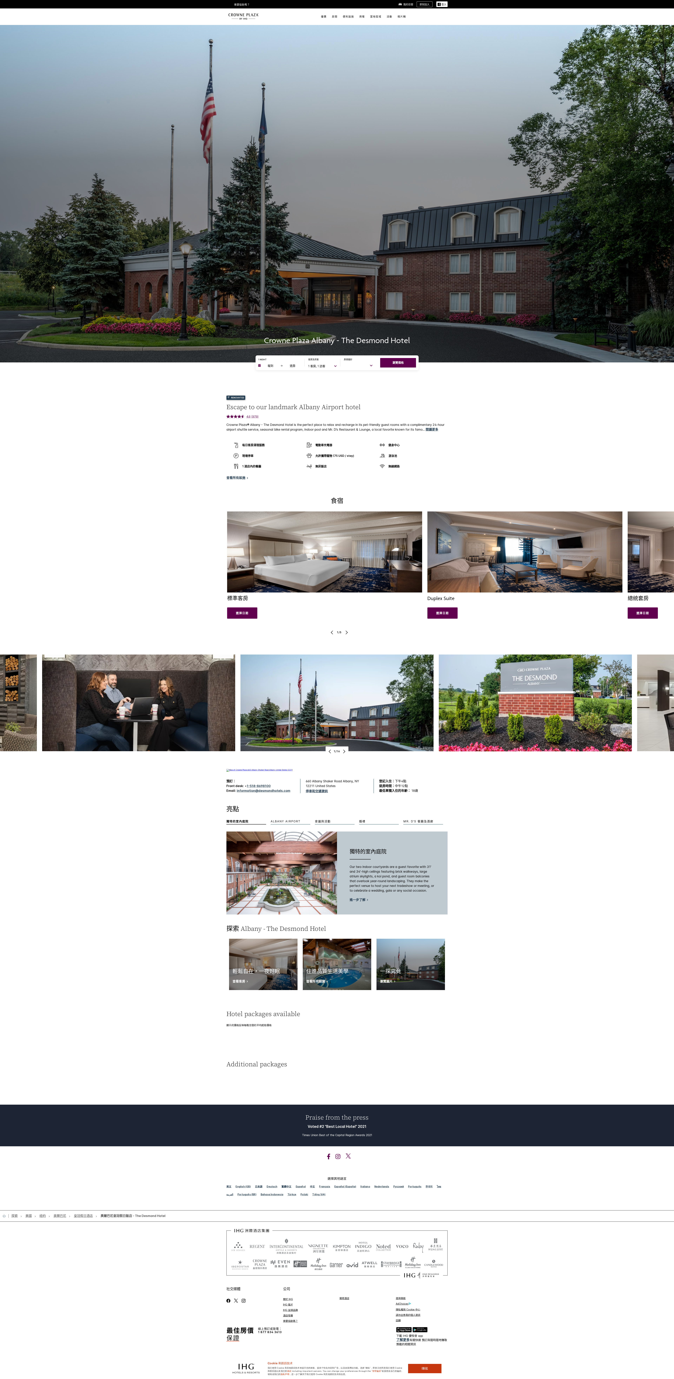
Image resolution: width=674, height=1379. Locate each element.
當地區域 (375, 16)
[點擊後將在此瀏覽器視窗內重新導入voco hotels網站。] (402, 1246)
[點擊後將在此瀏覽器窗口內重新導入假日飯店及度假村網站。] (318, 1264)
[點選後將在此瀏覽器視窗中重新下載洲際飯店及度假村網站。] (286, 1246)
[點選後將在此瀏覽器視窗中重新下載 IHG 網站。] (251, 1230)
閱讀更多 (432, 429)
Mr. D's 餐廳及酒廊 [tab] (418, 821)
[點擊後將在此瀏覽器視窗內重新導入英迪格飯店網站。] (363, 1246)
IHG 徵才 (288, 1304)
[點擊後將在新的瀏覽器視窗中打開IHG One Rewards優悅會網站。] (421, 1275)
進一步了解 (357, 900)
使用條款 (401, 1298)
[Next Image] (346, 632)
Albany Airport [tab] (285, 821)
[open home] (5, 1216)
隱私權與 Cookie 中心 (408, 1309)
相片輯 (402, 16)
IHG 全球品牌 (290, 1310)
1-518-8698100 (259, 786)
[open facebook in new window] (326, 1156)
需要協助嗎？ (242, 4)
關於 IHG (288, 1299)
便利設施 (348, 16)
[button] (442, 4)
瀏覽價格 (398, 362)
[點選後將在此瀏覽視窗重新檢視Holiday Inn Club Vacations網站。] (413, 1264)
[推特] (236, 1300)
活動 (389, 16)
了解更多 (403, 1340)
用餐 (362, 16)
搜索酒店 (344, 1298)
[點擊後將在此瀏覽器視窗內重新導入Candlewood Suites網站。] (433, 1264)
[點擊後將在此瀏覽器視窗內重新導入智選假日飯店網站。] (300, 1264)
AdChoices (402, 1303)
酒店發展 (288, 1315)
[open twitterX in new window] (346, 1156)
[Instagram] (243, 1300)
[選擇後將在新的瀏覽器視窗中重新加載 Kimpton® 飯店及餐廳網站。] (341, 1246)
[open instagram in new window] (336, 1156)
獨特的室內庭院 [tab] (237, 821)
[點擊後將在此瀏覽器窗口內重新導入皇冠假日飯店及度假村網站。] (259, 1264)
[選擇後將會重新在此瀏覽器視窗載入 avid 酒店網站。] (352, 1264)
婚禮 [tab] (362, 821)
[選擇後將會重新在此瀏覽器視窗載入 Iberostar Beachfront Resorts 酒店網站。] (240, 1264)
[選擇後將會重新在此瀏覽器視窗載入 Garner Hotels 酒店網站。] (336, 1264)
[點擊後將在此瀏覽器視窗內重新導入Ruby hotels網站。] (418, 1246)
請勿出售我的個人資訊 (408, 1314)
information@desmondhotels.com (263, 790)
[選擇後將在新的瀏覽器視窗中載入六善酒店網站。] (238, 1246)
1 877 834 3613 (270, 1332)
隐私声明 (285, 1373)
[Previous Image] (332, 632)
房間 (335, 16)
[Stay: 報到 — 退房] (279, 366)
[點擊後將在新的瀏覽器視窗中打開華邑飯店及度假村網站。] (435, 1246)
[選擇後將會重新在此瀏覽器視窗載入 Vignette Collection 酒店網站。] (318, 1245)
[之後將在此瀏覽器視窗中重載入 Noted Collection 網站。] (383, 1246)
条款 (289, 1370)
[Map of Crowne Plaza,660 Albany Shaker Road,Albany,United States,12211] (259, 770)
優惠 (324, 16)
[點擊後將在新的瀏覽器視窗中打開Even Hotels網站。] (280, 1264)
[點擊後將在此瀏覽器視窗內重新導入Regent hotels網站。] (257, 1246)
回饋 (398, 1320)
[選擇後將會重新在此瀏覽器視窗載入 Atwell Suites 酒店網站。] (369, 1264)
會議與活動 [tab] (323, 821)
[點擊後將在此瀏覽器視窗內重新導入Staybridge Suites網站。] (391, 1264)
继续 (425, 1368)
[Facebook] (229, 1300)
